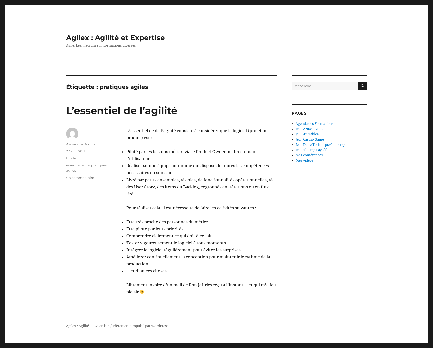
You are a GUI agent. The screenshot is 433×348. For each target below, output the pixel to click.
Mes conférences (309, 155)
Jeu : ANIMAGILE (309, 129)
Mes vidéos (304, 160)
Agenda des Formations (315, 124)
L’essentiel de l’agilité (121, 110)
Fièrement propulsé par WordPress (141, 326)
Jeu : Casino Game (310, 139)
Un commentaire (80, 178)
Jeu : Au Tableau (308, 134)
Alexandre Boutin (80, 144)
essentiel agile (78, 165)
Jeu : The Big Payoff (311, 150)
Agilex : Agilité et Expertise (115, 37)
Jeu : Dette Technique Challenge (321, 145)
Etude (71, 158)
